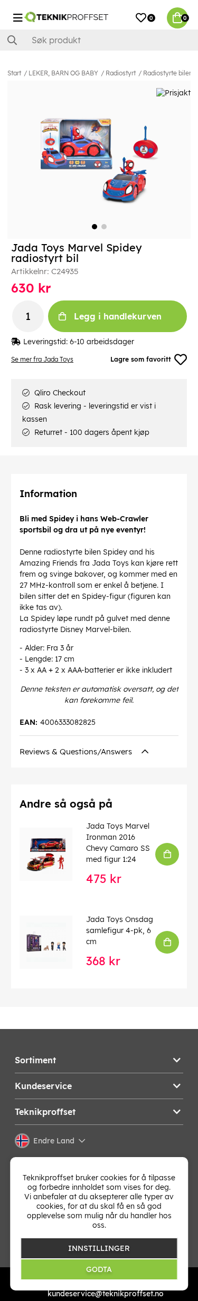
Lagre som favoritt (140, 359)
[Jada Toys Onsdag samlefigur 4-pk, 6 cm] (53, 942)
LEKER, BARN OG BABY (63, 73)
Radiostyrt (121, 73)
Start (14, 73)
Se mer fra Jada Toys (42, 359)
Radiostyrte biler (167, 73)
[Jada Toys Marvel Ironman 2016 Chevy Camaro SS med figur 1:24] (53, 854)
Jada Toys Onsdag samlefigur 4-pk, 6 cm (119, 930)
